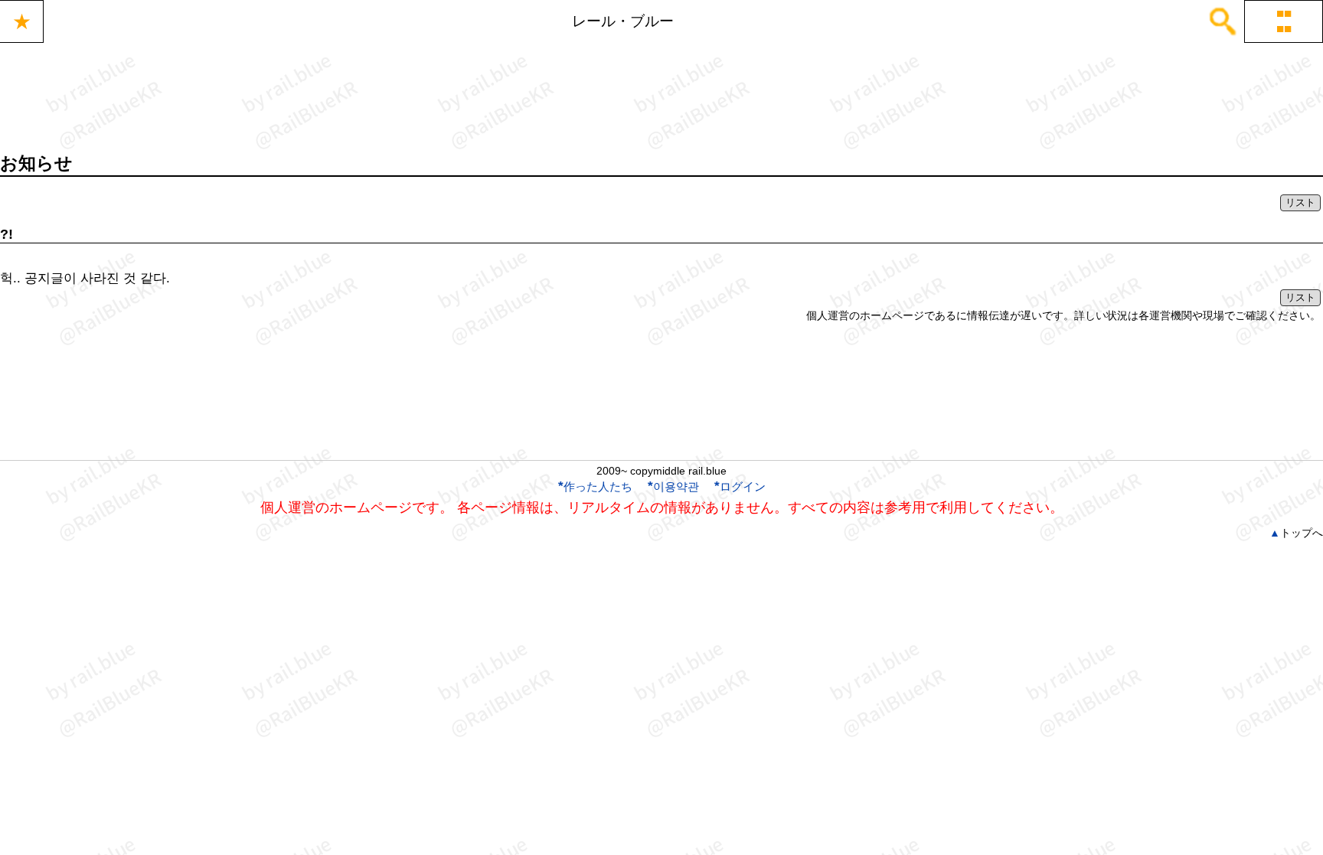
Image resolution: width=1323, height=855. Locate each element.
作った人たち (595, 486)
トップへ (1296, 533)
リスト (1300, 202)
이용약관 (673, 486)
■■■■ (1284, 21)
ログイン (740, 486)
